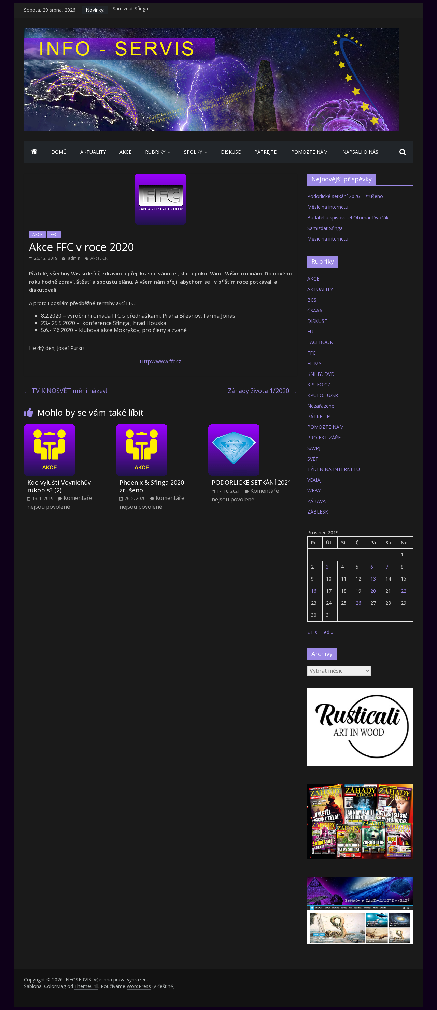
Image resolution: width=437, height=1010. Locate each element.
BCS (311, 300)
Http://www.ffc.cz (160, 361)
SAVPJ (313, 448)
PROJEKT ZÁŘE (324, 437)
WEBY (314, 490)
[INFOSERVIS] (34, 152)
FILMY (314, 363)
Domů (59, 152)
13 (373, 578)
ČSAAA (314, 310)
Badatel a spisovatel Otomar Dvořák (348, 217)
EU (310, 331)
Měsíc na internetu (327, 207)
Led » (327, 632)
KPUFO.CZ (318, 384)
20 (373, 591)
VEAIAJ (314, 480)
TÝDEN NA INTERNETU (333, 469)
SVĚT (313, 458)
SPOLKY (193, 152)
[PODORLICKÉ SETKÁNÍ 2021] (233, 428)
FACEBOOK (320, 342)
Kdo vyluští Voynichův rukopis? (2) (59, 486)
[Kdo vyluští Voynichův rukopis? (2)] (49, 428)
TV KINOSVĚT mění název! (65, 390)
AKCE (125, 152)
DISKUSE (231, 152)
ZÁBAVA (316, 501)
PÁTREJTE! (266, 152)
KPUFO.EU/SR (322, 395)
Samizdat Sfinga (130, 9)
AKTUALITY (93, 152)
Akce (95, 258)
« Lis (312, 632)
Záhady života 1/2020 (262, 390)
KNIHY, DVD (321, 374)
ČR (105, 258)
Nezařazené (320, 405)
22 (403, 591)
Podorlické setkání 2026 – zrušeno (345, 196)
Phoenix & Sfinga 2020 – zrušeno (154, 486)
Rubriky (155, 152)
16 (313, 591)
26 (358, 603)
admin (74, 258)
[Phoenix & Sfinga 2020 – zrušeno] (141, 428)
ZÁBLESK (317, 511)
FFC (54, 234)
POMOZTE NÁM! (310, 152)
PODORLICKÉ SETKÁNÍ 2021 (251, 482)
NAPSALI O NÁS (360, 152)
